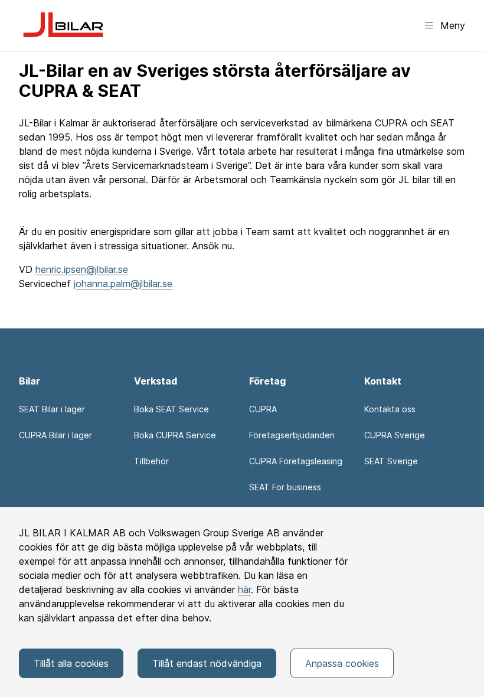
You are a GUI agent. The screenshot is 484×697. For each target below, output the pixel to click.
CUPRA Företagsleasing (295, 461)
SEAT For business (285, 487)
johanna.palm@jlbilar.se (123, 283)
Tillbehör (151, 461)
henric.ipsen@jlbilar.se (81, 269)
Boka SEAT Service (171, 409)
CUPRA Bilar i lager (55, 435)
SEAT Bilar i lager (52, 409)
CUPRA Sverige (394, 435)
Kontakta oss (390, 409)
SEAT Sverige (391, 461)
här (244, 589)
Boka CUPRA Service (175, 435)
